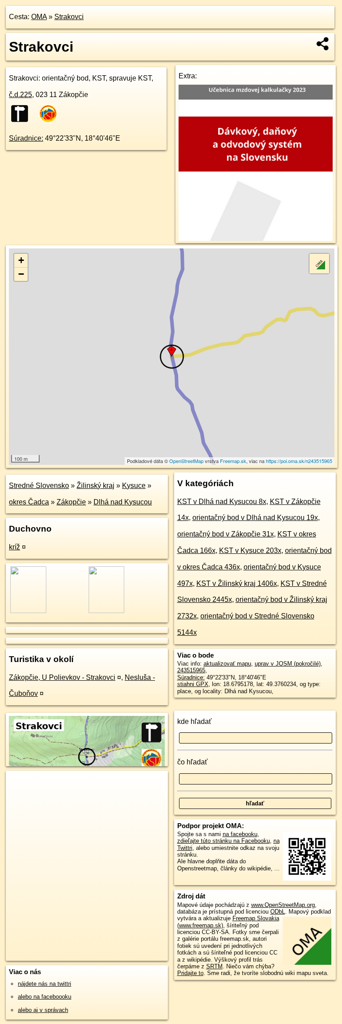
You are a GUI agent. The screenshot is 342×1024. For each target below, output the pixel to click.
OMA (39, 16)
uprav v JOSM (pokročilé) (288, 663)
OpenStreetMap (186, 460)
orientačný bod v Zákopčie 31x (225, 534)
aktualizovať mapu (227, 663)
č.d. (20, 94)
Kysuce (134, 485)
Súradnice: (26, 138)
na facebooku (240, 834)
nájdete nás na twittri (44, 983)
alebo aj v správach (43, 1010)
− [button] (21, 274)
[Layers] (319, 263)
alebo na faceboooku (44, 996)
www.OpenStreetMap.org (283, 905)
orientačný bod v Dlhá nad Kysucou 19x (255, 517)
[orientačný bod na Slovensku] (22, 113)
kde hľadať (194, 721)
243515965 (191, 670)
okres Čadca (29, 502)
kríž (14, 547)
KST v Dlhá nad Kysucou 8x (221, 501)
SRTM (214, 966)
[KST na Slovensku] (51, 113)
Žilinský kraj (95, 485)
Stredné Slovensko (39, 485)
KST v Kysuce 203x (250, 550)
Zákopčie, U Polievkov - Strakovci (62, 677)
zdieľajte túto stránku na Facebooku (223, 840)
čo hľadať (192, 762)
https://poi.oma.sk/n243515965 (299, 460)
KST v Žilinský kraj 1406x (236, 583)
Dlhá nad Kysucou (123, 502)
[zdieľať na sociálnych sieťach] (323, 44)
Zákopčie (71, 502)
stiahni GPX (192, 684)
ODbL (277, 911)
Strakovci (69, 16)
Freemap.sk (233, 460)
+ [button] (21, 260)
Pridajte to (190, 973)
